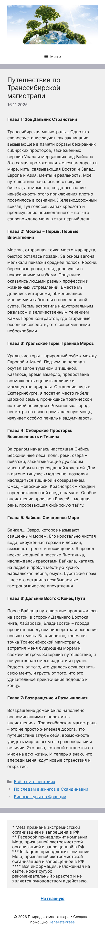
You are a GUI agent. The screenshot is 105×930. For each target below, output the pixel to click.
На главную (52, 898)
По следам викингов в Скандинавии (51, 789)
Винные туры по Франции (40, 796)
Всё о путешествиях (34, 781)
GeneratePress (62, 922)
